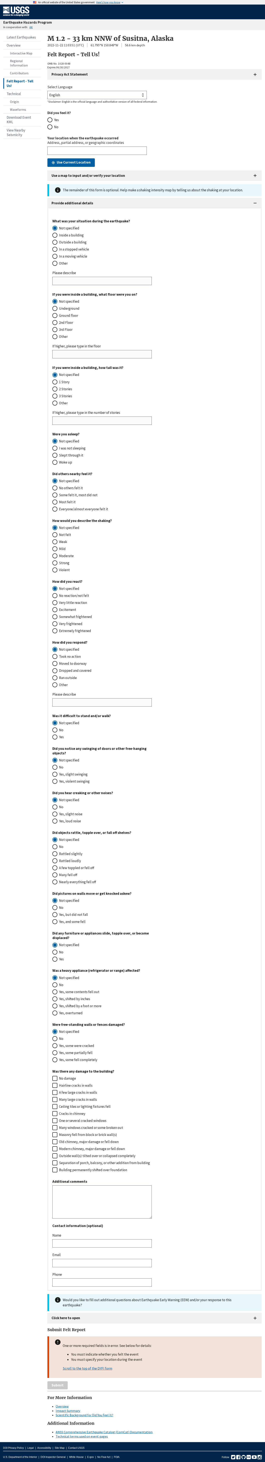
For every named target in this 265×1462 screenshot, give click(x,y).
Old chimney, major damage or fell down (89, 1141)
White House (76, 1457)
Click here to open (66, 1318)
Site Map (60, 1447)
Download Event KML (19, 119)
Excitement (67, 609)
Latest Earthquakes (21, 37)
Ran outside (68, 678)
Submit (58, 1385)
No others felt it (71, 488)
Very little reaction (73, 602)
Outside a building (73, 242)
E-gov (90, 1457)
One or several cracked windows (82, 1120)
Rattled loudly (70, 861)
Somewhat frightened (75, 616)
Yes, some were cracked (76, 1045)
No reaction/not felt (74, 595)
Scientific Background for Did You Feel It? (84, 1415)
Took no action (70, 656)
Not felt (65, 534)
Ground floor (68, 315)
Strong (64, 563)
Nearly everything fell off (77, 882)
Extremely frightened (75, 631)
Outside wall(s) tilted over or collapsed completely (97, 1156)
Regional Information (19, 63)
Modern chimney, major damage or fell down (92, 1148)
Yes (56, 120)
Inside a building (71, 235)
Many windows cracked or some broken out (91, 1127)
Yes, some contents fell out (79, 992)
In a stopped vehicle (74, 249)
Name (56, 1235)
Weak (63, 542)
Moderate (66, 556)
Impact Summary (68, 1411)
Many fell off (68, 875)
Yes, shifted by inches (74, 999)
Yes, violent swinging (74, 781)
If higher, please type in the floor (76, 346)
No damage (67, 1078)
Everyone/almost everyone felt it (83, 509)
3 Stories (65, 396)
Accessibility (44, 1447)
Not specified (69, 228)
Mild (62, 549)
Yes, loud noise (70, 821)
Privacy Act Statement (70, 74)
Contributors (19, 73)
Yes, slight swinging (73, 774)
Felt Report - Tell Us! (20, 83)
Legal (30, 1447)
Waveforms (18, 109)
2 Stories (65, 389)
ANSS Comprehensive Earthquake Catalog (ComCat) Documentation (104, 1432)
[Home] (16, 17)
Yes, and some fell (72, 921)
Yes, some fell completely (78, 1059)
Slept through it (71, 455)
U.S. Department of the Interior (20, 1457)
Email (56, 1254)
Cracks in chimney (72, 1113)
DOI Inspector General (53, 1457)
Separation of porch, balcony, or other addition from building (104, 1163)
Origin (14, 102)
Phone (57, 1274)
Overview (13, 45)
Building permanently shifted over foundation (93, 1170)
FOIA (116, 1457)
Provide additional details (72, 203)
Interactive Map (21, 53)
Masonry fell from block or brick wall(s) (88, 1134)
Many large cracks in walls (78, 1099)
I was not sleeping (72, 448)
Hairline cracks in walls (76, 1085)
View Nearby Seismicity (16, 132)
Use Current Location (74, 162)
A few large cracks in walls (78, 1092)
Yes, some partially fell (76, 1052)
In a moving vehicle (73, 256)
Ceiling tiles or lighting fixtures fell (85, 1106)
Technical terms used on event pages (82, 1436)
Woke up (65, 462)
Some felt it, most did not (78, 495)
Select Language (59, 87)
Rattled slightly (70, 853)
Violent (64, 570)
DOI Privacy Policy (13, 1447)
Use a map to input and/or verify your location (88, 175)
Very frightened (70, 623)
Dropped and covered (75, 670)
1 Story (64, 382)
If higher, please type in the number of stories (86, 412)
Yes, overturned (71, 1013)
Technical (14, 94)
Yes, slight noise (70, 814)
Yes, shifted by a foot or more (80, 1006)
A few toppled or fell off (76, 868)
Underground (69, 308)
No (56, 127)
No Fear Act (103, 1457)
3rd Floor (65, 329)
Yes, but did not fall (73, 914)
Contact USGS (76, 1447)
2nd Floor (66, 322)
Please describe (64, 273)
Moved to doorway (73, 663)
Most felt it (67, 502)
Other (63, 263)
